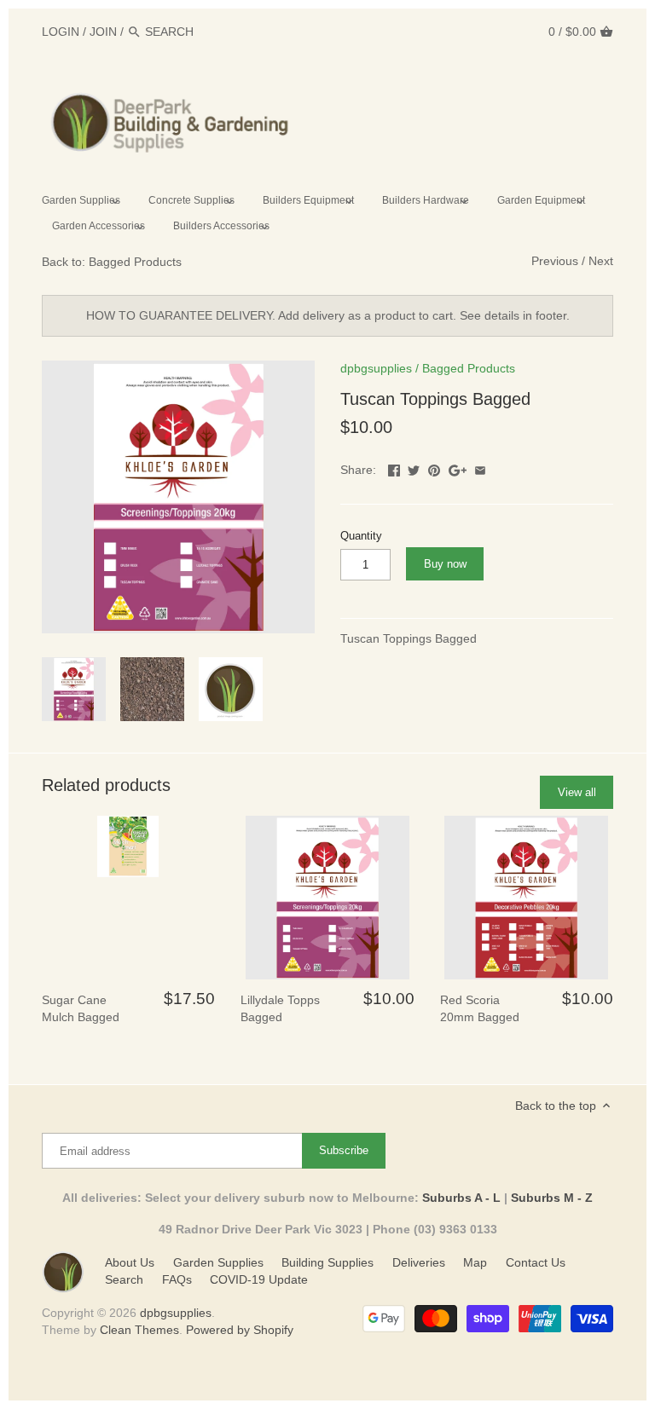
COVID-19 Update (259, 1279)
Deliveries (418, 1262)
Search (124, 1279)
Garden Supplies (218, 1262)
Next (600, 261)
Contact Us (535, 1262)
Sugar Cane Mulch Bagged (80, 1008)
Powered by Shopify (239, 1330)
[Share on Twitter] (414, 468)
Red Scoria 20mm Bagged (479, 1008)
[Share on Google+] (458, 468)
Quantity (361, 536)
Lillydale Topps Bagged (280, 1008)
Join (103, 31)
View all (577, 792)
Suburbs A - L (461, 1197)
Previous (554, 261)
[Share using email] (480, 468)
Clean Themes (139, 1330)
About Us (129, 1262)
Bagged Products (468, 368)
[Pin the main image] (434, 468)
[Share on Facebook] (394, 468)
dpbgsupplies (376, 368)
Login (60, 31)
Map (475, 1262)
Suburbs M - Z (552, 1197)
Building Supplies (327, 1262)
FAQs (177, 1279)
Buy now (445, 563)
